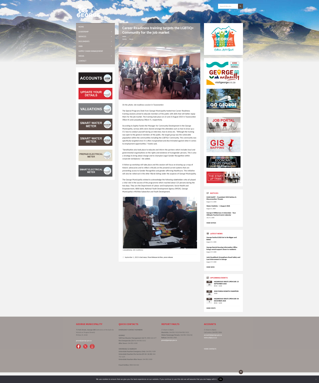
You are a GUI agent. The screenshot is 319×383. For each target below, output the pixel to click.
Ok (220, 379)
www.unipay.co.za (210, 338)
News (131, 39)
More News (210, 267)
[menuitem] (95, 27)
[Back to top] (241, 372)
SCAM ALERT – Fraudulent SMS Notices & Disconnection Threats (221, 198)
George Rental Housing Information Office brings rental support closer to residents (221, 248)
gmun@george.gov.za (84, 341)
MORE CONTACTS (210, 349)
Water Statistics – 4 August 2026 (218, 206)
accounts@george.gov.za (213, 335)
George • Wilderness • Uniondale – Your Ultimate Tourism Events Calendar (221, 214)
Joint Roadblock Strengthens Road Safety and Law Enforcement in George (223, 258)
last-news (143, 257)
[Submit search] (240, 6)
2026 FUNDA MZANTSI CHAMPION (226, 291)
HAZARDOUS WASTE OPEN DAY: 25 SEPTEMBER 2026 (226, 283)
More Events (211, 308)
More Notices (211, 223)
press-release (168, 257)
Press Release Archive (155, 257)
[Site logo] (88, 18)
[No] (316, 379)
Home (124, 39)
